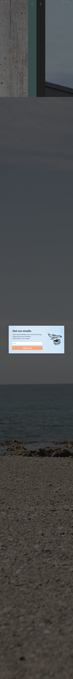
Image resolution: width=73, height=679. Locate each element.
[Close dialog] (62, 327)
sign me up (27, 348)
